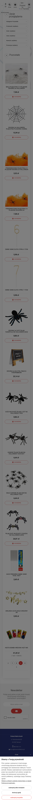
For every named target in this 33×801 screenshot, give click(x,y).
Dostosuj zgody (16, 792)
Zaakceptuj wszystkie (16, 797)
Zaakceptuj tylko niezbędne (16, 787)
